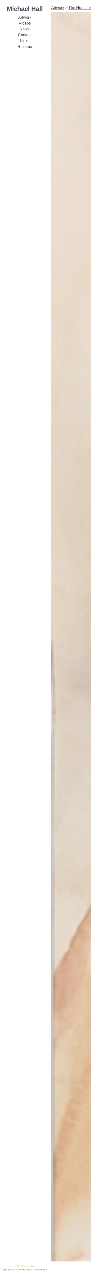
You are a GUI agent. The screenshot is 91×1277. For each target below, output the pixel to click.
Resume (24, 46)
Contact (25, 35)
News (24, 29)
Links (25, 40)
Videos (24, 23)
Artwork (25, 17)
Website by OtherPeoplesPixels (24, 1269)
